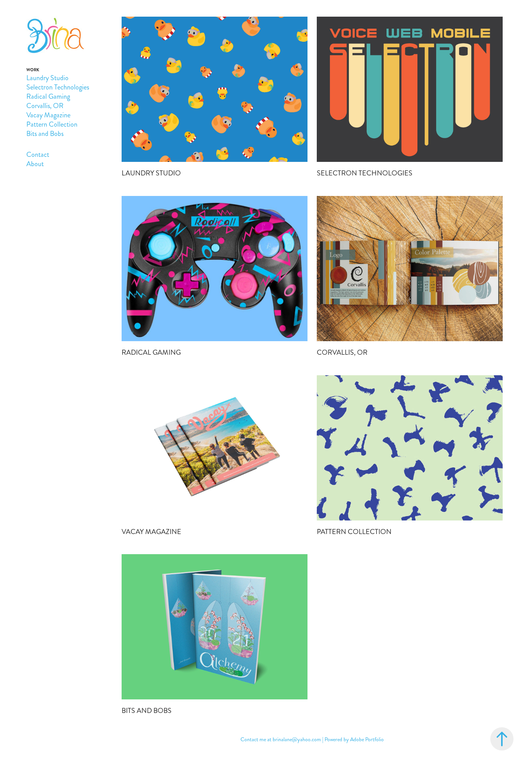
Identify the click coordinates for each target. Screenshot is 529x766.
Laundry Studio (47, 78)
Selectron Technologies (57, 87)
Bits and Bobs (45, 134)
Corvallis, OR (45, 106)
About (35, 164)
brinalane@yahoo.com (297, 739)
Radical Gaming (48, 96)
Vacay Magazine (48, 115)
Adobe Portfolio (367, 739)
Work (32, 70)
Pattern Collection (51, 124)
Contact (37, 154)
